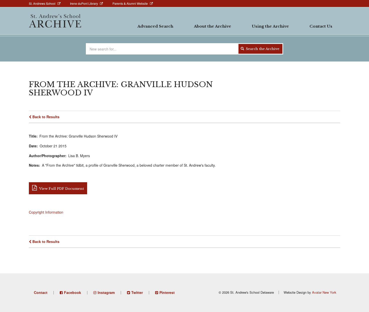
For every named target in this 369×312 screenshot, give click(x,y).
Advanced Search (155, 26)
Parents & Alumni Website (130, 3)
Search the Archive (262, 49)
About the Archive (212, 26)
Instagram (106, 292)
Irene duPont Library (84, 3)
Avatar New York (324, 292)
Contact (40, 292)
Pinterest (167, 292)
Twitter (137, 292)
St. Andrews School (42, 3)
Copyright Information (46, 212)
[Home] (55, 21)
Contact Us (321, 26)
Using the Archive (270, 26)
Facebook (72, 292)
